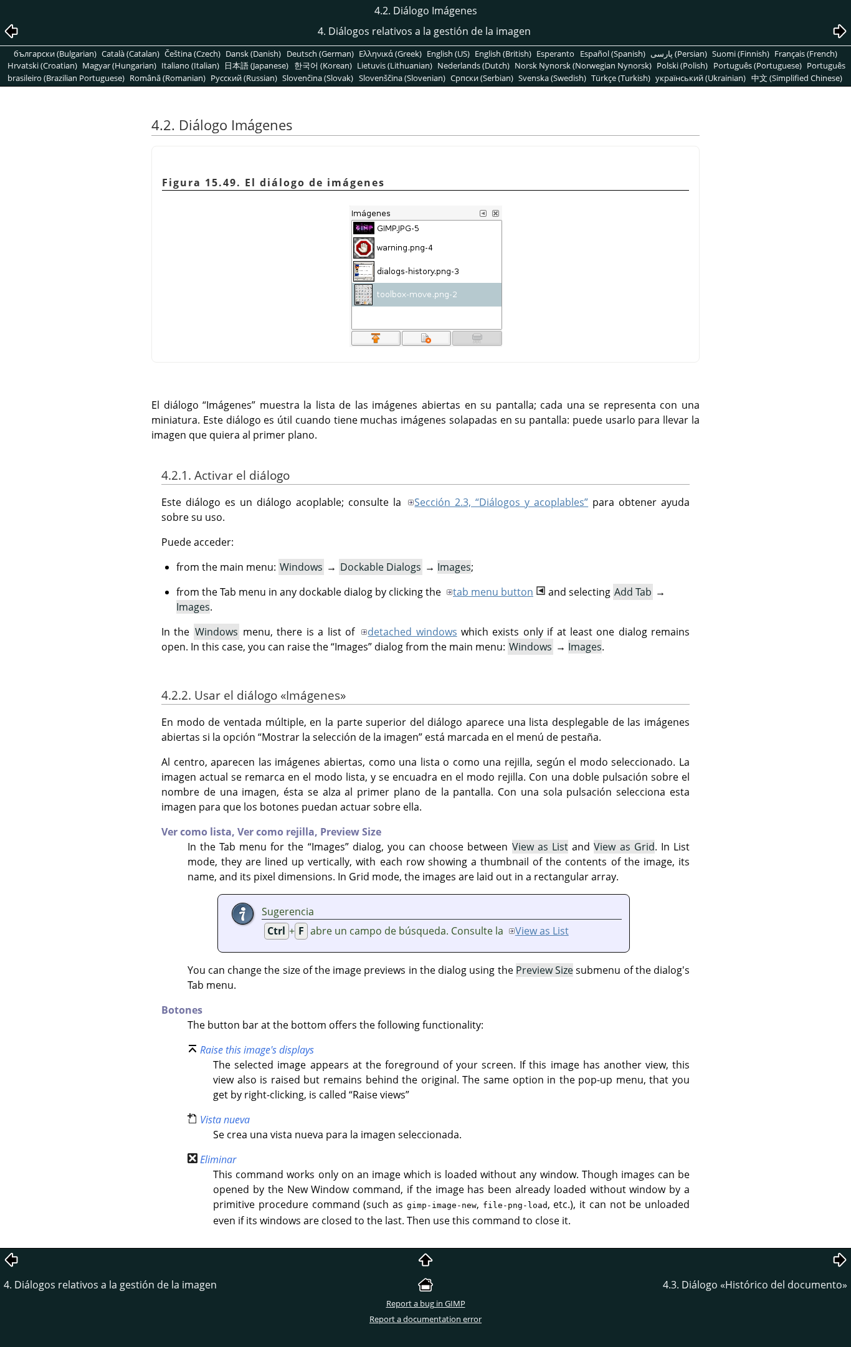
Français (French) (805, 53)
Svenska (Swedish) (552, 77)
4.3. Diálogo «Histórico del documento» (755, 1285)
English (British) (503, 53)
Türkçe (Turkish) (620, 77)
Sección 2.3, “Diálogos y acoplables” (501, 502)
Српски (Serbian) (481, 77)
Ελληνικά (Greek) (390, 53)
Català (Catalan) (130, 53)
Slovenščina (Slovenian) (402, 77)
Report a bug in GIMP (425, 1303)
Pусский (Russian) (244, 77)
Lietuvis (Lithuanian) (394, 65)
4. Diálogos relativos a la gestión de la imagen (110, 1285)
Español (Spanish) (612, 53)
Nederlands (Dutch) (473, 65)
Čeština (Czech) (192, 53)
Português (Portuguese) (757, 65)
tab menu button (493, 592)
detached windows (412, 632)
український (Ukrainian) (700, 77)
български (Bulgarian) (55, 53)
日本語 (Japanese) (256, 65)
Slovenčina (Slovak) (317, 77)
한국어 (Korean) (323, 65)
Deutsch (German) (320, 53)
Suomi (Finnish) (740, 53)
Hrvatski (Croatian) (42, 65)
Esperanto (555, 53)
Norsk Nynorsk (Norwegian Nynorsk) (583, 65)
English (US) (448, 53)
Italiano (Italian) (190, 65)
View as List (542, 931)
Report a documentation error (425, 1319)
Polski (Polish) (682, 65)
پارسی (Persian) (678, 53)
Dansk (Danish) (253, 53)
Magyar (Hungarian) (119, 65)
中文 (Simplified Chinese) (796, 77)
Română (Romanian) (168, 77)
